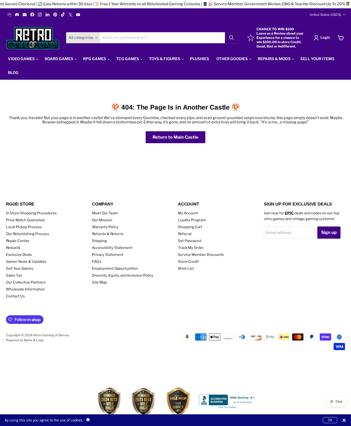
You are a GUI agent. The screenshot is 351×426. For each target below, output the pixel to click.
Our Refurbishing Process (27, 234)
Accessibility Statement (112, 248)
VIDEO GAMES (22, 59)
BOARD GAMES (59, 59)
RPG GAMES (95, 59)
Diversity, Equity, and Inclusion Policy (122, 275)
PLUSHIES (199, 59)
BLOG (13, 72)
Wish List (186, 268)
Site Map (99, 282)
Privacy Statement (107, 254)
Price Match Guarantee (25, 220)
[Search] (231, 37)
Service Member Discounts (201, 254)
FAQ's (96, 261)
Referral (184, 234)
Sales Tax (14, 275)
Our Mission (102, 220)
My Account (188, 213)
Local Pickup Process (24, 227)
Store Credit (188, 261)
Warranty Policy (105, 227)
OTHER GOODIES (232, 59)
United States (325, 14)
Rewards (13, 248)
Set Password (189, 241)
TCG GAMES (128, 59)
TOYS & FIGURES (165, 59)
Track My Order (191, 248)
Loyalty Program (192, 220)
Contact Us (15, 296)
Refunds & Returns (108, 234)
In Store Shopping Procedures (31, 213)
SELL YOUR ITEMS (317, 59)
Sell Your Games (19, 268)
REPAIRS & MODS (274, 59)
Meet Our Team (105, 213)
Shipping (99, 241)
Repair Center (17, 241)
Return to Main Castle (175, 137)
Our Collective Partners (26, 282)
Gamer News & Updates (26, 261)
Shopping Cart (190, 227)
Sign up (329, 232)
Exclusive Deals (19, 254)
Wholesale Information (25, 289)
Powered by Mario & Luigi (24, 340)
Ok (330, 420)
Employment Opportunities (115, 268)
